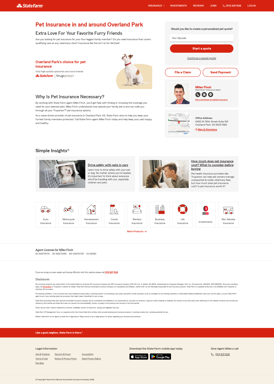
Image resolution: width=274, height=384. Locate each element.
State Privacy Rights (91, 359)
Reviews (198, 5)
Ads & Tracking (43, 354)
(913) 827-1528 (233, 5)
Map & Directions (207, 129)
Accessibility (88, 354)
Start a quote (201, 48)
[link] (30, 6)
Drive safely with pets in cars (108, 165)
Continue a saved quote (201, 58)
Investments (178, 5)
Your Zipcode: (179, 38)
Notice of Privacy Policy (66, 359)
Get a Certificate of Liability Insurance (211, 100)
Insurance (155, 5)
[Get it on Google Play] (160, 356)
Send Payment (220, 72)
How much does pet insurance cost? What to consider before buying (212, 165)
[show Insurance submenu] (163, 5)
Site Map (40, 363)
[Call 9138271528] (197, 94)
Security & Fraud (63, 354)
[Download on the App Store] (138, 356)
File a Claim (183, 72)
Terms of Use (42, 359)
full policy (47, 287)
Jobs (213, 5)
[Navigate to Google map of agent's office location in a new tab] (210, 94)
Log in (252, 5)
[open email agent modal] (204, 95)
